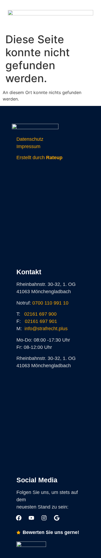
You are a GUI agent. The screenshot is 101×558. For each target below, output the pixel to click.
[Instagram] (46, 23)
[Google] (55, 23)
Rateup (54, 157)
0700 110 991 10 (50, 303)
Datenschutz (29, 139)
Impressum (28, 146)
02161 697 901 (41, 321)
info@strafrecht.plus (46, 328)
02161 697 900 (40, 314)
